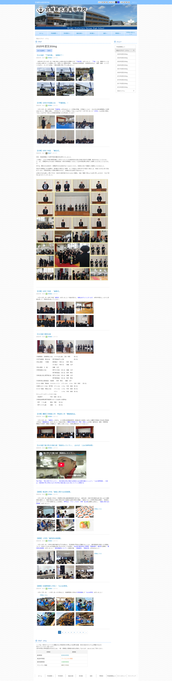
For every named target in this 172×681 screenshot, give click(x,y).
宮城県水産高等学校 (42, 2)
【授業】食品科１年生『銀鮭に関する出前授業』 (54, 492)
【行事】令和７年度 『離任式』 (48, 150)
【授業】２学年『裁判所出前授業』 (49, 538)
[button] (54, 33)
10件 (48, 50)
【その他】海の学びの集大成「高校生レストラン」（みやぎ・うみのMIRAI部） (65, 445)
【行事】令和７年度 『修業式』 (48, 291)
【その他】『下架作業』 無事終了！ (50, 55)
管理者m (50, 58)
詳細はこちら (98, 509)
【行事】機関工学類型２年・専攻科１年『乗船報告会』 (56, 414)
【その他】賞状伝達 (43, 334)
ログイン (134, 2)
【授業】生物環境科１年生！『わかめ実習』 (52, 586)
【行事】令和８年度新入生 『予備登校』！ (52, 103)
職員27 (50, 153)
